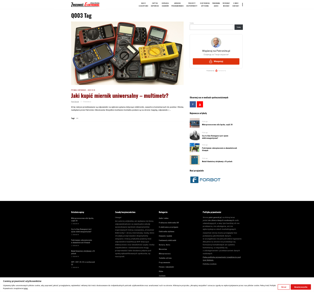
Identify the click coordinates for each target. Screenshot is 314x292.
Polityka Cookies (209, 264)
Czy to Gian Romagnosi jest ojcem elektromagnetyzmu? (215, 136)
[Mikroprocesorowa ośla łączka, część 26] (195, 123)
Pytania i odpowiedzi (78, 90)
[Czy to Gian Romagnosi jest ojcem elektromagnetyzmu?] (195, 135)
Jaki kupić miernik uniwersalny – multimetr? (120, 95)
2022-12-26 (91, 90)
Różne (161, 271)
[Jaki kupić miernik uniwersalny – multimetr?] (127, 53)
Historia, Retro (164, 244)
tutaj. (26, 288)
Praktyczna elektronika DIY (169, 222)
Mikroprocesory (164, 253)
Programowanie (164, 262)
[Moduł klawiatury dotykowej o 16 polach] (195, 160)
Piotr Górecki (75, 102)
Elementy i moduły (165, 235)
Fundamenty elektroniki (167, 240)
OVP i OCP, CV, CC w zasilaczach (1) (83, 263)
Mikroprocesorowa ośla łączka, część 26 (217, 124)
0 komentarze (87, 102)
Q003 (77, 118)
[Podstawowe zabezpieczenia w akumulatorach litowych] (195, 147)
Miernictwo (163, 249)
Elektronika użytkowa (166, 231)
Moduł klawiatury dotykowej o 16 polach (217, 161)
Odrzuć (283, 287)
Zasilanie (162, 275)
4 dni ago (205, 121)
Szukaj (192, 23)
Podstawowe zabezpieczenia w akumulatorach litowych (219, 149)
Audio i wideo (163, 218)
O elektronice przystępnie (168, 227)
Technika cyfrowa (165, 258)
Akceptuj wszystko (300, 287)
